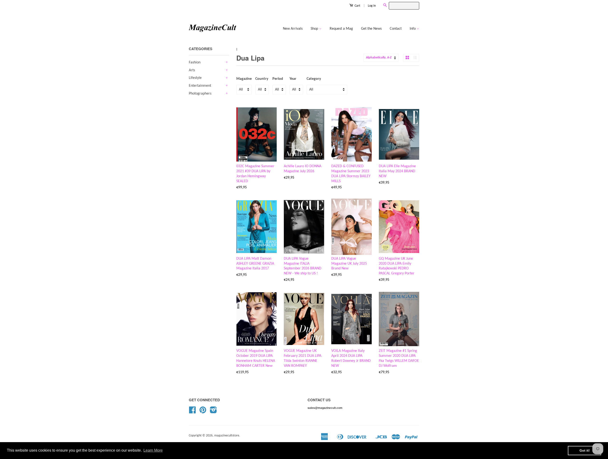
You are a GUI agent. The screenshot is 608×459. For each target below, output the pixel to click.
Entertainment (200, 86)
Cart (357, 6)
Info (413, 29)
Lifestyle (195, 78)
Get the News (371, 29)
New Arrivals (293, 29)
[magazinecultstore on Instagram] (213, 411)
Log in (372, 6)
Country (261, 79)
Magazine (244, 79)
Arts (192, 70)
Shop (315, 29)
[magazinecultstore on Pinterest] (202, 411)
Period (277, 79)
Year (293, 79)
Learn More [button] (153, 450)
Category (314, 79)
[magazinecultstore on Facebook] (192, 411)
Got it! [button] (585, 450)
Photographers (200, 94)
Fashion (194, 62)
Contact (396, 29)
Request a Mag (341, 29)
